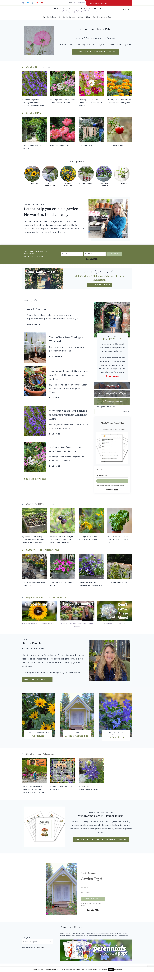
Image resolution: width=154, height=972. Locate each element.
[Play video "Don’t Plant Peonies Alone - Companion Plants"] (114, 611)
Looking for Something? (105, 406)
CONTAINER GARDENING (42, 549)
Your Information (37, 309)
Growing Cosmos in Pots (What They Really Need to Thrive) (90, 102)
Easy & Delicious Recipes (102, 17)
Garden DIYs (33, 113)
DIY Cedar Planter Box (117, 582)
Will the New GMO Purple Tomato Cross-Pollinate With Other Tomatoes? (61, 539)
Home (70, 2)
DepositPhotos (39, 948)
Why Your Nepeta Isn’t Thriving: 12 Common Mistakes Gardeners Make (33, 102)
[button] (112, 448)
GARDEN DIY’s (35, 504)
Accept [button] (111, 969)
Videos (80, 17)
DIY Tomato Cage (115, 145)
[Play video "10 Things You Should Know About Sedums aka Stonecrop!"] (77, 611)
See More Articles (35, 479)
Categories (27, 937)
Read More (33, 324)
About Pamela (81, 2)
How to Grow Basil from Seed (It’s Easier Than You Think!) (118, 539)
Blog (75, 2)
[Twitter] (27, 2)
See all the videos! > (56, 597)
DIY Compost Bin (86, 145)
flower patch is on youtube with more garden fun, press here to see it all (108, 2)
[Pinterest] (42, 2)
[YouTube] (37, 2)
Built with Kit (91, 259)
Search (126, 411)
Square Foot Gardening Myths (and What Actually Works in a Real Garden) (33, 539)
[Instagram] (32, 2)
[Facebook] (23, 2)
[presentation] (34, 83)
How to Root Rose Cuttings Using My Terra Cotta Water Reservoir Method (68, 375)
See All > (47, 67)
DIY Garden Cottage (67, 17)
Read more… (112, 376)
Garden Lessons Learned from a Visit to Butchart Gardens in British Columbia (34, 789)
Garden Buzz (33, 67)
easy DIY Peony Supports (61, 145)
